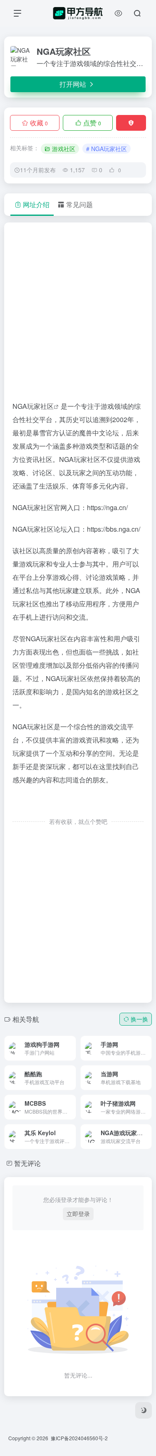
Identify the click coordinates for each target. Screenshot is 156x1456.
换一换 (139, 1019)
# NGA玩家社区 (106, 148)
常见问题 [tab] (79, 204)
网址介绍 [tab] (36, 204)
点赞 (92, 122)
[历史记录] (118, 13)
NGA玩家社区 (33, 406)
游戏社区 (63, 148)
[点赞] (78, 804)
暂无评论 (27, 1163)
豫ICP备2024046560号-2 (79, 1437)
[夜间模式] (143, 1410)
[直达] (60, 1042)
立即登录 (78, 1213)
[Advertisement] (78, 315)
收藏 (39, 122)
